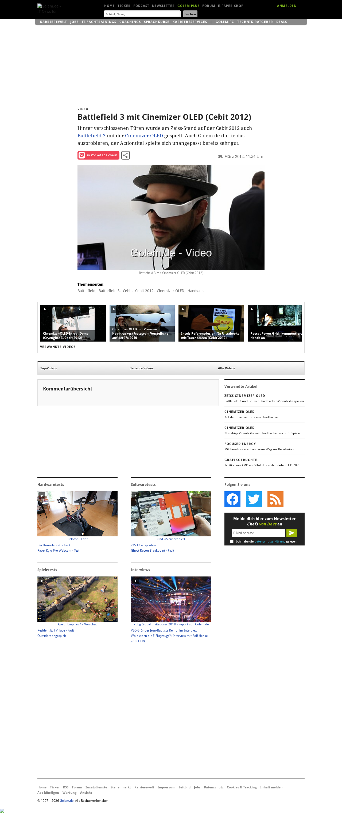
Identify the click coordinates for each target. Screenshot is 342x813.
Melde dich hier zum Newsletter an (264, 521)
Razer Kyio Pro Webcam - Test (58, 550)
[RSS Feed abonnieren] (275, 499)
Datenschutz (213, 787)
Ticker (124, 6)
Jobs (74, 22)
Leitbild (185, 787)
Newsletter (163, 6)
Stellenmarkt (121, 787)
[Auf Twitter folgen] (254, 499)
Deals (281, 22)
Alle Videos (226, 368)
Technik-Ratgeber (255, 22)
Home (109, 6)
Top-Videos (48, 368)
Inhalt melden (271, 787)
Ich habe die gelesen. (266, 541)
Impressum (166, 787)
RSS (65, 787)
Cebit (127, 291)
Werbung (70, 793)
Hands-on (196, 291)
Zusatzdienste (96, 787)
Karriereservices (190, 22)
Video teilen (125, 155)
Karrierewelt (53, 22)
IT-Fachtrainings (99, 22)
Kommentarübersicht (67, 389)
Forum (208, 6)
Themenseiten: (90, 284)
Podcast (141, 6)
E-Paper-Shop (230, 6)
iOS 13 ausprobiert (144, 545)
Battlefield (86, 291)
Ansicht (86, 793)
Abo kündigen (48, 793)
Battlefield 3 (91, 135)
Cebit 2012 (144, 291)
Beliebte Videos (142, 368)
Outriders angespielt (51, 636)
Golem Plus (188, 6)
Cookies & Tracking (242, 787)
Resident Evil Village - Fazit (55, 630)
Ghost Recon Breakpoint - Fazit (152, 550)
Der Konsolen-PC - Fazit (53, 545)
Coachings (130, 22)
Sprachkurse (156, 22)
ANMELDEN (287, 6)
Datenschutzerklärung (269, 541)
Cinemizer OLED (144, 135)
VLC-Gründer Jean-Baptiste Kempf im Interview (164, 630)
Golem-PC (225, 22)
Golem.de (66, 801)
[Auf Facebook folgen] (232, 499)
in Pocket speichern (102, 155)
